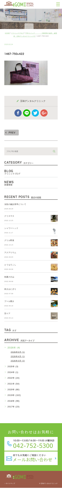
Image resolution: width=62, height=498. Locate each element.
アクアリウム (10, 252)
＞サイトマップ (9, 483)
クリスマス (9, 216)
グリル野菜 (9, 240)
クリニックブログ (17, 33)
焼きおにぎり (10, 289)
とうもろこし (10, 265)
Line (26, 113)
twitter (35, 113)
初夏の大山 (9, 277)
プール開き (9, 301)
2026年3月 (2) (18, 361)
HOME (7, 33)
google (44, 113)
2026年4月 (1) (18, 356)
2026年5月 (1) (18, 352)
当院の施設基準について (15, 204)
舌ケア (7, 313)
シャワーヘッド (11, 228)
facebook (18, 113)
